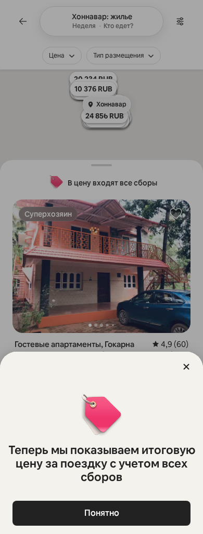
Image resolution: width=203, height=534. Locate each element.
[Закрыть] (186, 367)
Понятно (101, 513)
